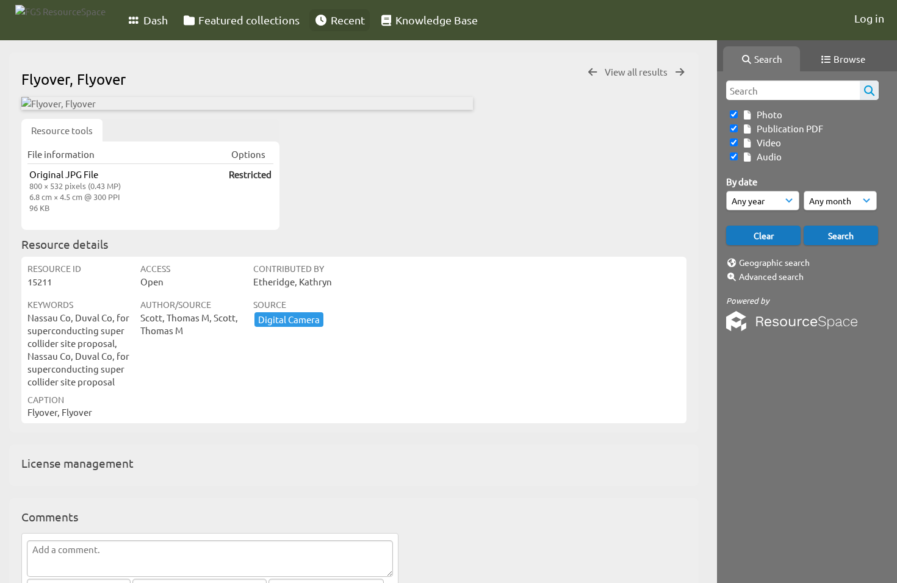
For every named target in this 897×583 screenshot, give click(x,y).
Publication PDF (788, 128)
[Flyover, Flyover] (247, 103)
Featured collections (248, 19)
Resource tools (62, 130)
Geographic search (774, 262)
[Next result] (679, 72)
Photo (767, 114)
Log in (869, 18)
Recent (346, 19)
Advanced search (771, 276)
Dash (154, 19)
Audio (767, 156)
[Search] (869, 90)
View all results (637, 71)
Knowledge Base (435, 19)
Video (767, 142)
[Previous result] (592, 72)
